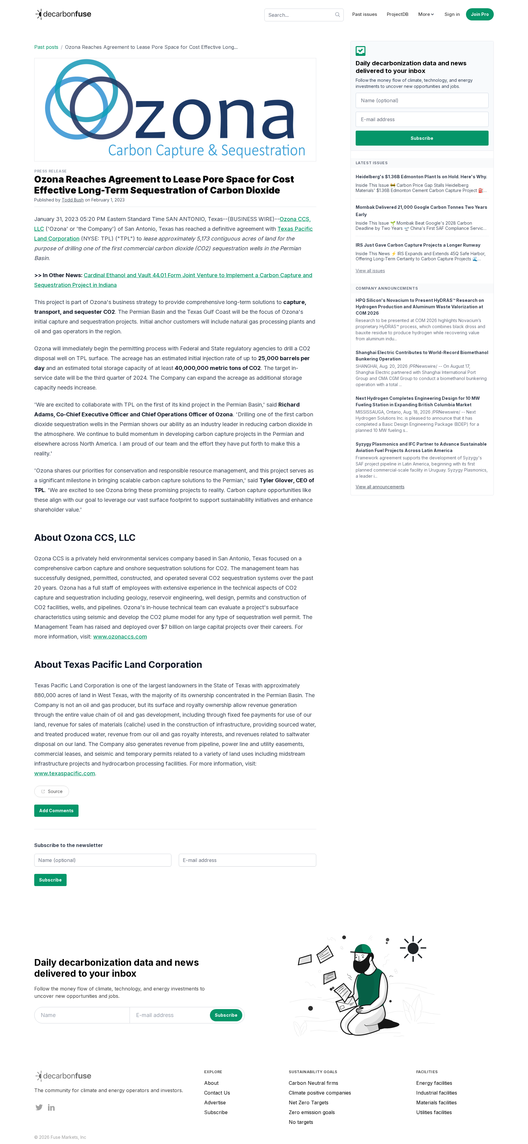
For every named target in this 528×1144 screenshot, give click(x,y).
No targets (301, 1122)
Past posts (46, 47)
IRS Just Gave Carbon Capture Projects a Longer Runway (418, 245)
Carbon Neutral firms (313, 1083)
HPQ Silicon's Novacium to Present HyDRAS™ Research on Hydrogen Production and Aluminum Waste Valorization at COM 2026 (420, 307)
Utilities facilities (434, 1112)
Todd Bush (73, 199)
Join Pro (480, 14)
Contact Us (217, 1093)
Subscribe (216, 1112)
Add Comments (56, 810)
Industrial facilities (436, 1093)
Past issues (364, 14)
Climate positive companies (320, 1093)
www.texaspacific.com (64, 773)
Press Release (50, 171)
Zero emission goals (312, 1112)
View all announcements (380, 486)
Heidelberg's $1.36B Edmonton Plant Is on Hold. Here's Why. (421, 176)
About (211, 1083)
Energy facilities (434, 1083)
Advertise (215, 1102)
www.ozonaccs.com (120, 636)
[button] (426, 14)
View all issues (370, 270)
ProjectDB (398, 14)
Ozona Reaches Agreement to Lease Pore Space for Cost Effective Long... (151, 47)
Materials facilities (436, 1102)
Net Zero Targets (308, 1102)
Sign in (452, 14)
